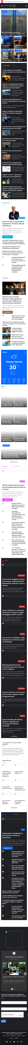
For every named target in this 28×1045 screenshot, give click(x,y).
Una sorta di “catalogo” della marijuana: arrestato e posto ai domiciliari (13, 640)
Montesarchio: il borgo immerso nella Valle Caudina (20, 788)
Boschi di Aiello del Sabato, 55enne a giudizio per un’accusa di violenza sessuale (12, 723)
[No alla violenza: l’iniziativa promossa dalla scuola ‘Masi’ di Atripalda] (3, 503)
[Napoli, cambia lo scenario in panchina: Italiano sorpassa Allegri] (6, 119)
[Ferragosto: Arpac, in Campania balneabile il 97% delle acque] (6, 343)
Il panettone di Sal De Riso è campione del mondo (18, 873)
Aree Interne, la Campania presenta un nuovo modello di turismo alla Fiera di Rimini (14, 323)
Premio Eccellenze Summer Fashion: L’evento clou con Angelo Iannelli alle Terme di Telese (13, 455)
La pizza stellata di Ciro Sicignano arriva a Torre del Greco (12, 896)
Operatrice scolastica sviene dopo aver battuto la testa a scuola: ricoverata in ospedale (18, 526)
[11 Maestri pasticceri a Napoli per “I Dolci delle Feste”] (3, 859)
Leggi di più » (7, 236)
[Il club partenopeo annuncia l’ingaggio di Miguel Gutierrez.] (20, 416)
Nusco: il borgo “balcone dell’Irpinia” (6, 802)
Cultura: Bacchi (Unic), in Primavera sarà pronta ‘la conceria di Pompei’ (18, 260)
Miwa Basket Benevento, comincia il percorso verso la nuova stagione (13, 667)
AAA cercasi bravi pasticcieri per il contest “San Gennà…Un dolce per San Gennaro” (18, 910)
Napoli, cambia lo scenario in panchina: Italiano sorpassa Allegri (12, 113)
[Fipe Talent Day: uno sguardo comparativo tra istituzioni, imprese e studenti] (3, 539)
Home (4, 1035)
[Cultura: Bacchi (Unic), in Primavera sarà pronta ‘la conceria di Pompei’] (3, 257)
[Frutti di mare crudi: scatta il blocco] (6, 157)
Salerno (11, 1038)
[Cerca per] (26, 6)
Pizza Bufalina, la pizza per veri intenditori (18, 916)
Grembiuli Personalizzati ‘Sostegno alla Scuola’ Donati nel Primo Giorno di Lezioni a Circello (18, 515)
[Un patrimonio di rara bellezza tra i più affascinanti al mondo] (6, 133)
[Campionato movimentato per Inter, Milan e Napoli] (6, 145)
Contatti (16, 1038)
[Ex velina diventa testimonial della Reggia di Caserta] (6, 330)
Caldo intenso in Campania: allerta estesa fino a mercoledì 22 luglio (14, 72)
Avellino (4, 11)
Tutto (14, 65)
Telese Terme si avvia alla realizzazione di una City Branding (18, 317)
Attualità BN (18, 50)
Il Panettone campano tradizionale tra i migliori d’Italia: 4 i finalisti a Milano (13, 901)
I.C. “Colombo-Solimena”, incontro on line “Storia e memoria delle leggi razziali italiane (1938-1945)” (19, 551)
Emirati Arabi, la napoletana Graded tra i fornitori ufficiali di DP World (13, 224)
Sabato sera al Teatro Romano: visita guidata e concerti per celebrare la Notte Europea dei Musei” (12, 300)
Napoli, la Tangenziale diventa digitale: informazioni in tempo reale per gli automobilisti (13, 86)
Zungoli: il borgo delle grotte (19, 772)
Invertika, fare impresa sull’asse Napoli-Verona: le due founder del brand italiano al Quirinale (12, 252)
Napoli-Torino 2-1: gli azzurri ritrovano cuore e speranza (12, 175)
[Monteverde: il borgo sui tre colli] (7, 782)
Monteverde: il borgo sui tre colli (7, 787)
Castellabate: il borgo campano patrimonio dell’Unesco (6, 774)
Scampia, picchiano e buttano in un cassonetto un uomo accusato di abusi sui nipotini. (14, 976)
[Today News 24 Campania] (10, 5)
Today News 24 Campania (14, 957)
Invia (3, 1021)
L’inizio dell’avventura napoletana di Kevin (6, 441)
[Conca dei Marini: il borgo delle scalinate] (20, 796)
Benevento (13, 1035)
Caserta (23, 1035)
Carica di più (14, 736)
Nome (3, 1000)
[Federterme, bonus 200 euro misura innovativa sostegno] (6, 336)
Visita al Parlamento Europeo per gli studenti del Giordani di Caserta (13, 487)
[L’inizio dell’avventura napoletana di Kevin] (7, 433)
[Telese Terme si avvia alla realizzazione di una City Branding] (3, 315)
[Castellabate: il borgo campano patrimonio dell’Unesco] (7, 767)
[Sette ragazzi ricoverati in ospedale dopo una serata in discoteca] (7, 42)
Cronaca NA (5, 37)
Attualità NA (5, 50)
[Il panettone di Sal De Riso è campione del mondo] (3, 871)
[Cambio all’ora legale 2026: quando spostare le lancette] (6, 169)
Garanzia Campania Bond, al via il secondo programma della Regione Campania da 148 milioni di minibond (13, 242)
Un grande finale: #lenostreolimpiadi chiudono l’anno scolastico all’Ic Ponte (18, 534)
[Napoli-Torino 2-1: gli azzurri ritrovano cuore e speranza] (6, 181)
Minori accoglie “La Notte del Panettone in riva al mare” (11, 892)
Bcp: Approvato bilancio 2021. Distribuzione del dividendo (11, 247)
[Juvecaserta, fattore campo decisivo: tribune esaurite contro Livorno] (7, 398)
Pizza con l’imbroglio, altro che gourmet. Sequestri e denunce (18, 867)
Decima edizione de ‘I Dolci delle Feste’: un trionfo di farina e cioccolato (18, 854)
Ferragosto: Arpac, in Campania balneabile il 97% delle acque (18, 343)
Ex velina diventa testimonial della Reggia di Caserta (17, 329)
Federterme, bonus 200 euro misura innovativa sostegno (18, 336)
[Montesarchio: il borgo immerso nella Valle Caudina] (20, 782)
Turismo (5, 278)
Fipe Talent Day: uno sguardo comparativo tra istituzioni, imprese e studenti (18, 542)
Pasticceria (16, 814)
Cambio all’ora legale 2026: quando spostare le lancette (12, 163)
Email (3, 1006)
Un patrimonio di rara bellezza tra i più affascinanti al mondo (13, 127)
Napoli (8, 1035)
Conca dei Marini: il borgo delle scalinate (20, 802)
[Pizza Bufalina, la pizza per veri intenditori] (3, 915)
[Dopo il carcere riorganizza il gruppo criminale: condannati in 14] (20, 42)
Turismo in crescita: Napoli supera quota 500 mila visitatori (7, 61)
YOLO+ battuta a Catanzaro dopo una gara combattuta (7, 424)
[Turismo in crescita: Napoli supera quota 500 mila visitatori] (7, 55)
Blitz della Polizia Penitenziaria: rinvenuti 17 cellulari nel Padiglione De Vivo (13, 34)
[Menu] (2, 6)
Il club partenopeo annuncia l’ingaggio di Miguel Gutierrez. (20, 424)
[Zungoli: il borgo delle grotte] (20, 767)
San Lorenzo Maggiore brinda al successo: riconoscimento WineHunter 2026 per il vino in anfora (13, 582)
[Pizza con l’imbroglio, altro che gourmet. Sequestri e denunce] (3, 865)
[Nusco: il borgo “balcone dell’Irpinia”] (7, 796)
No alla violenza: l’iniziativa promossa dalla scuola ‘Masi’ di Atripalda (18, 506)
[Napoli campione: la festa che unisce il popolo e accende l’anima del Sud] (20, 433)
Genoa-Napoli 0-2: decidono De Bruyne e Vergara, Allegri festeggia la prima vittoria (13, 612)
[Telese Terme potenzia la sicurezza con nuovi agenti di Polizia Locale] (20, 55)
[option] (14, 36)
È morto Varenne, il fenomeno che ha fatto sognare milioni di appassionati (13, 694)
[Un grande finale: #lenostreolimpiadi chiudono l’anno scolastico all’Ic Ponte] (3, 532)
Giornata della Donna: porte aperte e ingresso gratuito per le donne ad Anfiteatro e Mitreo (13, 188)
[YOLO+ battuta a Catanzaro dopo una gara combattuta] (7, 416)
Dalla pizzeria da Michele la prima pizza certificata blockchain (12, 835)
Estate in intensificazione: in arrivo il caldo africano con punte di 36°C (13, 101)
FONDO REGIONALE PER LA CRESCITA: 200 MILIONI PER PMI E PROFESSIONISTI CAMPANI (18, 268)
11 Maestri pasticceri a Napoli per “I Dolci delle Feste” (18, 861)
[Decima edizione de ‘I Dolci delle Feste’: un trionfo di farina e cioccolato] (3, 851)
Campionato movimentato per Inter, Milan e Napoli (13, 139)
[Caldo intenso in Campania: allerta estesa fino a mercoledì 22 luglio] (6, 78)
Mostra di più (14, 807)
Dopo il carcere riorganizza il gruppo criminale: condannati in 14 (20, 48)
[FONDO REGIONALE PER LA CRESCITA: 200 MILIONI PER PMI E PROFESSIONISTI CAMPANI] (3, 265)
